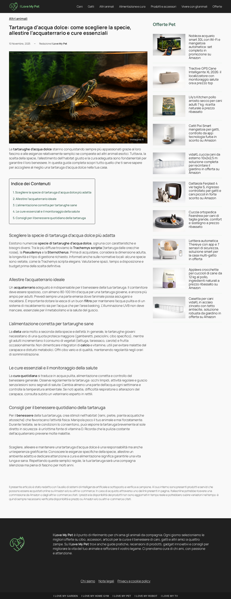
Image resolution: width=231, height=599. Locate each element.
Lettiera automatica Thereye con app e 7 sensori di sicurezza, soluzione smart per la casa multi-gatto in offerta (204, 250)
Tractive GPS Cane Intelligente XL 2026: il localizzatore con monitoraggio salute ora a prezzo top (205, 76)
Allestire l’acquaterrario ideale (36, 199)
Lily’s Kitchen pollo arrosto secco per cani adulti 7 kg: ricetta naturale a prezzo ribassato (205, 104)
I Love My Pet (30, 6)
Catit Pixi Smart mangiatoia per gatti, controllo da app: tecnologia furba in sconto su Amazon (204, 133)
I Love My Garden (65, 596)
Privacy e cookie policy (133, 581)
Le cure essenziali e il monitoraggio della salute (48, 211)
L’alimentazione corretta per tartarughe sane (46, 205)
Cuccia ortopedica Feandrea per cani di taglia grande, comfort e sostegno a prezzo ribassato (205, 219)
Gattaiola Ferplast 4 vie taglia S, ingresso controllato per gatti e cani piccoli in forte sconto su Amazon (205, 191)
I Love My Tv (169, 596)
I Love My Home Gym (95, 596)
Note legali (106, 581)
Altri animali (18, 18)
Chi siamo (88, 581)
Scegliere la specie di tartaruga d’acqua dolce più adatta (53, 192)
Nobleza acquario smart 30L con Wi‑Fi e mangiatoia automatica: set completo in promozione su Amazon (204, 46)
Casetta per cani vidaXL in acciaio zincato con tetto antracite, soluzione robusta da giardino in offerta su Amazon (205, 308)
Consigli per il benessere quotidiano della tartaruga (51, 218)
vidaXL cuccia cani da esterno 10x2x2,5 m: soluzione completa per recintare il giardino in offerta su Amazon (204, 163)
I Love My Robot (146, 596)
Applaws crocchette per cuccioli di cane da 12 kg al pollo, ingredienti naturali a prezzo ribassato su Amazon (205, 279)
